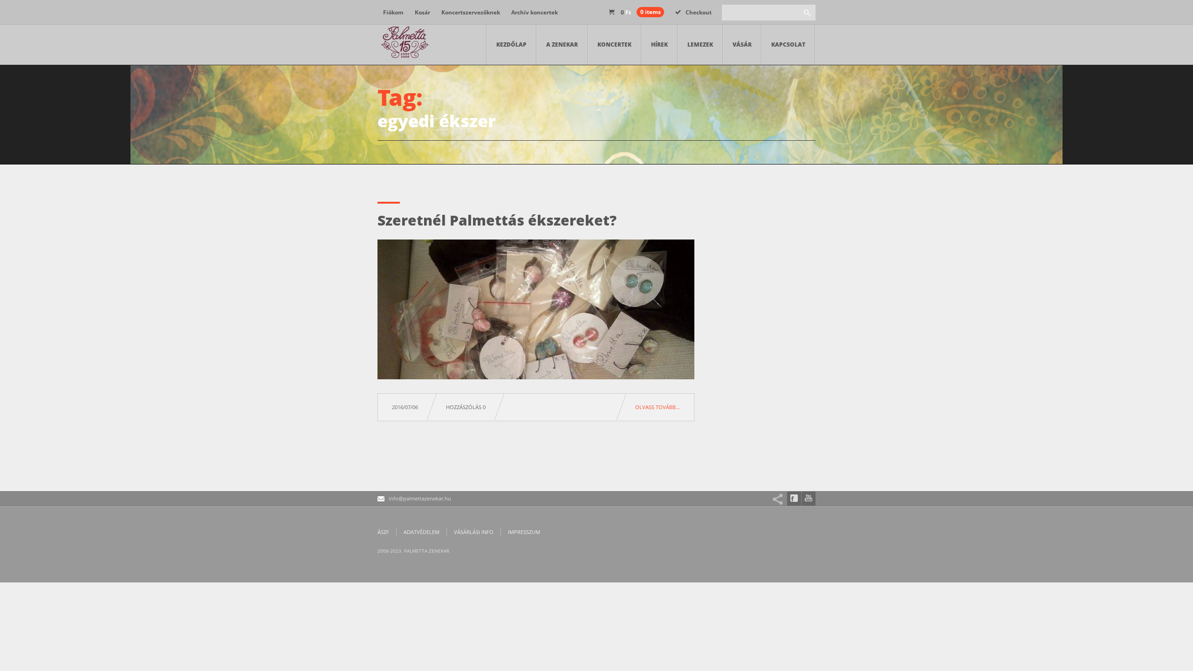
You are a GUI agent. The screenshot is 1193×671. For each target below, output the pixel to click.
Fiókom (393, 12)
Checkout (699, 12)
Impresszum (524, 531)
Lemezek (700, 44)
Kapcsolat (788, 44)
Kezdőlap (511, 44)
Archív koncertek (534, 12)
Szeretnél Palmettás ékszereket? (497, 220)
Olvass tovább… (657, 407)
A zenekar (562, 44)
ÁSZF (383, 531)
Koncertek (614, 44)
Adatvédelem (421, 531)
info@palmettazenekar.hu (420, 498)
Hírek (659, 44)
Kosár (422, 12)
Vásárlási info (474, 531)
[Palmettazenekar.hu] (405, 45)
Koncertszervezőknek (470, 12)
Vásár (742, 44)
